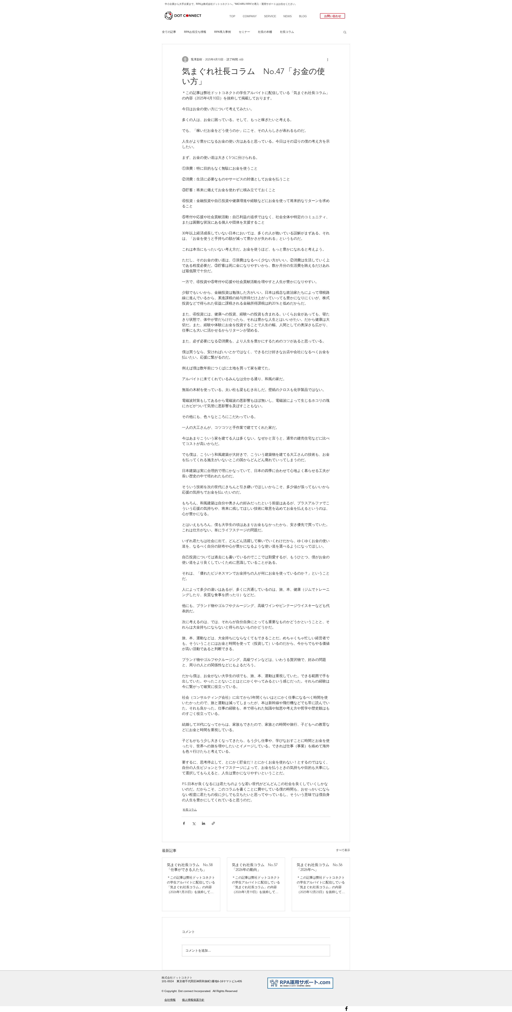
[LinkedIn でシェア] (203, 823)
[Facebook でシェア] (184, 823)
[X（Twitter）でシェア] (194, 823)
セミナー (244, 31)
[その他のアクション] (327, 59)
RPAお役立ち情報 (195, 31)
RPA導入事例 (222, 31)
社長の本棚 (265, 31)
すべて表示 (343, 850)
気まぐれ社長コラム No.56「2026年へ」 (319, 867)
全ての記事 (169, 31)
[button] (345, 32)
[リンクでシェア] (213, 823)
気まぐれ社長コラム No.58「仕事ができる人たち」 (190, 867)
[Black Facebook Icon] (346, 1009)
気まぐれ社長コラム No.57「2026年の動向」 (255, 867)
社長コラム (287, 31)
